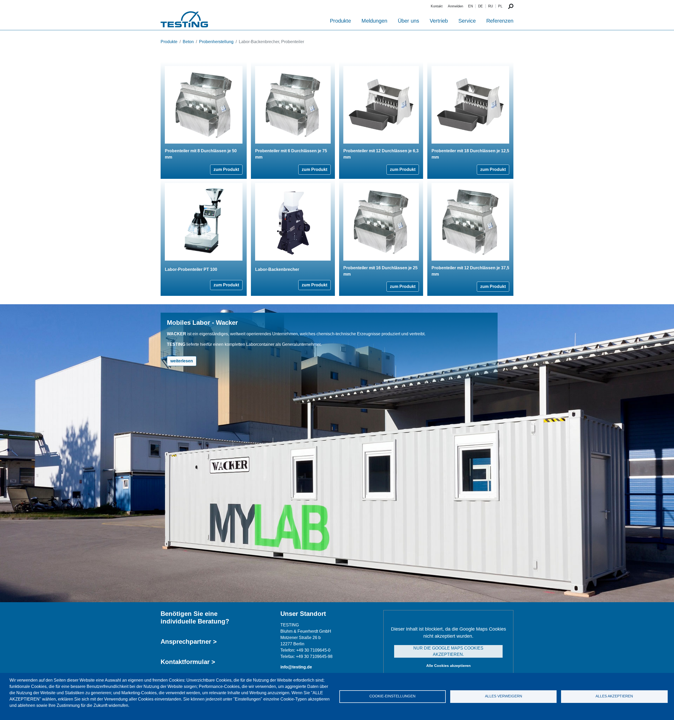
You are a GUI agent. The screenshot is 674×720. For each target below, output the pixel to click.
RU (490, 6)
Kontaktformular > (188, 661)
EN (470, 6)
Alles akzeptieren (614, 696)
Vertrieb (439, 21)
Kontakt (437, 6)
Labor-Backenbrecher (277, 269)
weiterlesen (181, 361)
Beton (188, 41)
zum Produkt (226, 169)
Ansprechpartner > (189, 641)
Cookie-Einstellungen (392, 696)
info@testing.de (296, 667)
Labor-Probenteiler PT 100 (191, 269)
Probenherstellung (216, 41)
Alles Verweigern (503, 696)
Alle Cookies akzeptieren (448, 665)
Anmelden (455, 6)
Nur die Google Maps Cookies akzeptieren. (448, 651)
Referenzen (499, 21)
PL (500, 6)
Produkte (340, 21)
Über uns (408, 21)
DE (480, 6)
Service (467, 21)
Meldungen (374, 21)
